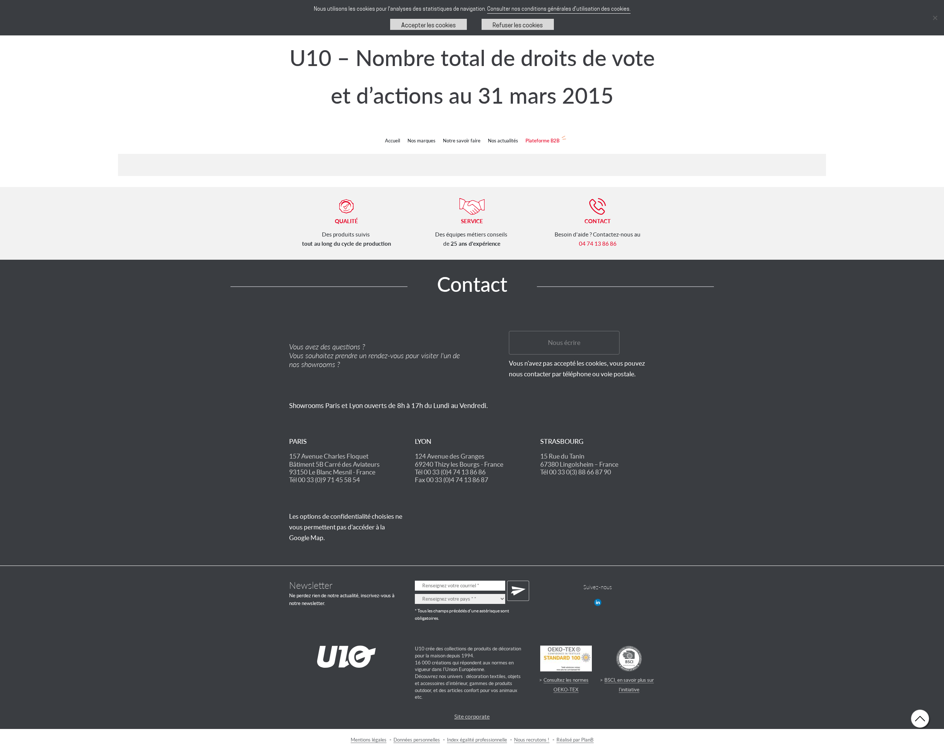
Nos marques (421, 141)
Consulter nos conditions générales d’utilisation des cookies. (559, 9)
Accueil (392, 141)
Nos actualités (503, 141)
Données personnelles (416, 740)
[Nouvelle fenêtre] (597, 602)
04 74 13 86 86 (598, 244)
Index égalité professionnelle (477, 740)
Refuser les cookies (518, 26)
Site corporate (472, 716)
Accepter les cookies (428, 26)
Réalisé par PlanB (575, 740)
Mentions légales (368, 740)
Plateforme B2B (542, 141)
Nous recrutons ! (531, 740)
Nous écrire (564, 342)
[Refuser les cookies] (934, 17)
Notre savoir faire (461, 141)
